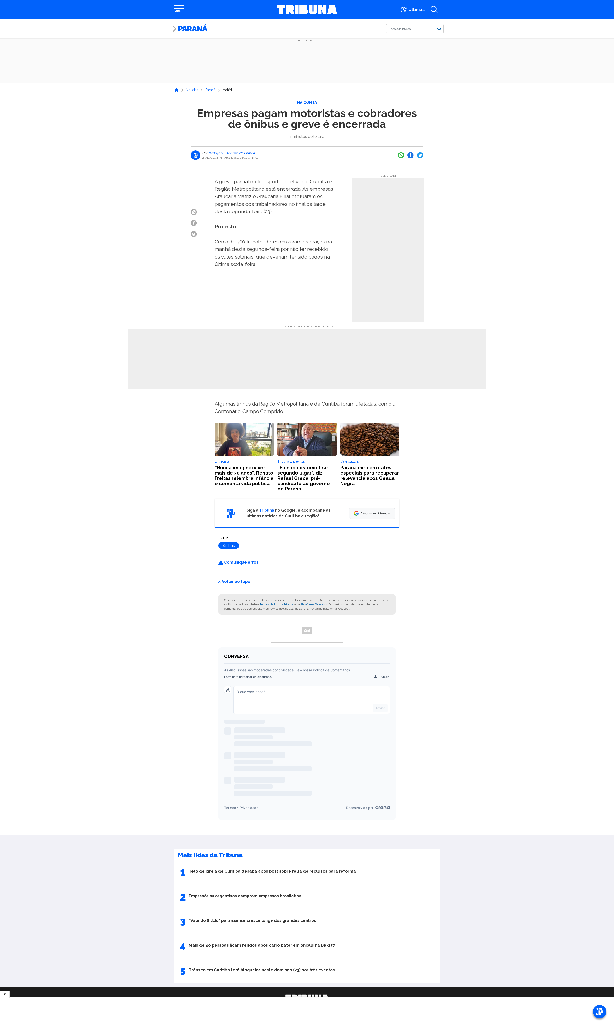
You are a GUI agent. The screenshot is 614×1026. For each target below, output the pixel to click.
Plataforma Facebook (314, 604)
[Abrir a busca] (434, 9)
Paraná (192, 28)
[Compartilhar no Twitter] (420, 155)
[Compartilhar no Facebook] (410, 155)
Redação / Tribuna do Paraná (231, 153)
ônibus (229, 545)
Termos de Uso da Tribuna (277, 604)
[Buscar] (439, 28)
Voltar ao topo (236, 581)
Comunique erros (241, 562)
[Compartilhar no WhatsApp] (401, 155)
